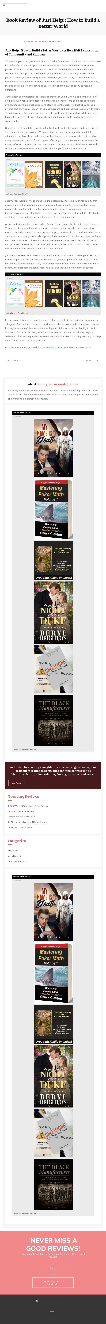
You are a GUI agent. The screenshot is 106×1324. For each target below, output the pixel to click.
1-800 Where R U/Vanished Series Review (28, 806)
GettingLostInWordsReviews (45, 42)
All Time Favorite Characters (21, 811)
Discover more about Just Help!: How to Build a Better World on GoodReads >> (48, 347)
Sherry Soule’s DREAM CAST (21, 816)
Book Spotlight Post (17, 861)
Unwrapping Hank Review (20, 827)
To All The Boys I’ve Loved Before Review (27, 822)
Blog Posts (13, 850)
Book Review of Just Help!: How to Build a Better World (53, 22)
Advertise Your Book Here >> (17, 194)
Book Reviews (14, 856)
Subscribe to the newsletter (53, 1282)
